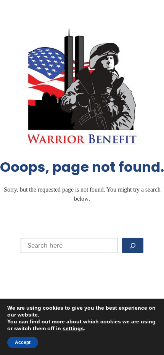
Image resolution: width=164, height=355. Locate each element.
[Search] (132, 245)
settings (73, 328)
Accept (23, 342)
